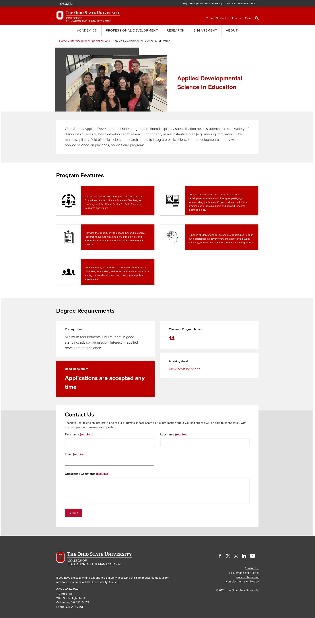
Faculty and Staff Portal (244, 573)
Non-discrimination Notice (242, 581)
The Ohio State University (67, 3)
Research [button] (176, 30)
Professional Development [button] (132, 30)
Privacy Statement (247, 577)
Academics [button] (87, 30)
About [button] (232, 30)
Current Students (217, 18)
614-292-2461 (74, 607)
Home (63, 41)
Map (207, 3)
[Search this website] (257, 18)
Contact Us (252, 568)
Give (248, 18)
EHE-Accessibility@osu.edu (102, 582)
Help (185, 3)
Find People (218, 3)
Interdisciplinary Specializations (90, 41)
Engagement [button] (205, 30)
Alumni (236, 18)
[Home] (88, 16)
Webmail (231, 3)
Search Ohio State (247, 3)
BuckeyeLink (196, 3)
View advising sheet (184, 369)
